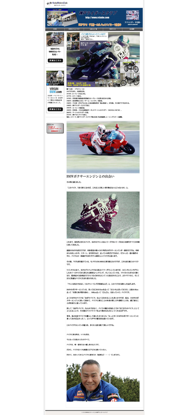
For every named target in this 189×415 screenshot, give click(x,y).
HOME (55, 29)
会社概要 (132, 29)
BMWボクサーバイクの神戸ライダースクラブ (96, 412)
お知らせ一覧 (93, 29)
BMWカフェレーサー (74, 29)
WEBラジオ (112, 29)
